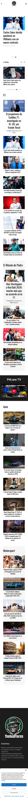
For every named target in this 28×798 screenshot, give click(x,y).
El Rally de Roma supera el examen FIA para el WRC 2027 (12, 657)
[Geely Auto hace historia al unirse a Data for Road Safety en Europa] (14, 440)
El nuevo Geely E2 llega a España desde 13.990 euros (13, 493)
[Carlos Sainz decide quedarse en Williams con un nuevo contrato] (14, 23)
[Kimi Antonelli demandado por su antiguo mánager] (14, 334)
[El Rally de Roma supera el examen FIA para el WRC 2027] (14, 648)
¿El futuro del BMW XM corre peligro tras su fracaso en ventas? (12, 428)
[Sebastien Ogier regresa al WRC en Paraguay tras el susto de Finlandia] (14, 561)
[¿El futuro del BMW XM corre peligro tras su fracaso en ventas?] (14, 417)
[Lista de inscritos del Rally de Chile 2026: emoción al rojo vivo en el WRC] (14, 606)
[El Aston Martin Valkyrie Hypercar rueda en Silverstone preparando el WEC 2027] (14, 583)
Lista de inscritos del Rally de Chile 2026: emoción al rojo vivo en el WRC (13, 616)
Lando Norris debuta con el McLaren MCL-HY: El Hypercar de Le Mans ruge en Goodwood (12, 678)
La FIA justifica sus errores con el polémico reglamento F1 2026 (13, 211)
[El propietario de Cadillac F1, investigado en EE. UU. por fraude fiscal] (14, 105)
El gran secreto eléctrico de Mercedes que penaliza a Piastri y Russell (13, 364)
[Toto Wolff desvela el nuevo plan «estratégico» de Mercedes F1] (14, 182)
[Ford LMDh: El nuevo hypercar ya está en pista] (14, 628)
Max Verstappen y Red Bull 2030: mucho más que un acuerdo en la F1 (14, 290)
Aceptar (14, 784)
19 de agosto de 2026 (8, 45)
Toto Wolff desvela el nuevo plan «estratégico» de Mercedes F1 (13, 191)
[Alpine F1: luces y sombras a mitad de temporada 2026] (14, 162)
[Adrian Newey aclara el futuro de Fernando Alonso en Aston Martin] (14, 244)
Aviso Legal (22, 796)
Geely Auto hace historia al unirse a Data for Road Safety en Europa (12, 450)
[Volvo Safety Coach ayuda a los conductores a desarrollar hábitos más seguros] (14, 73)
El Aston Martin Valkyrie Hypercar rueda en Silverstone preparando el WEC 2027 (12, 594)
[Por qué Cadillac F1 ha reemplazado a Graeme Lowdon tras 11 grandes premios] (14, 312)
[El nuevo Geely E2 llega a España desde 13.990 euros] (14, 484)
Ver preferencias (14, 792)
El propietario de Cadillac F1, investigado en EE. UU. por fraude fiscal (14, 120)
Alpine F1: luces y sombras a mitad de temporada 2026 (13, 171)
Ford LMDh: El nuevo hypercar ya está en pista (13, 637)
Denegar (14, 788)
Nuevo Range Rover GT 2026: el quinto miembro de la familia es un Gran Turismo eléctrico (13, 514)
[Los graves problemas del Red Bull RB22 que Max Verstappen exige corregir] (14, 222)
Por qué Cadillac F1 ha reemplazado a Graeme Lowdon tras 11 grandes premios (12, 322)
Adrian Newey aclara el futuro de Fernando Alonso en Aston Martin (12, 253)
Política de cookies (7, 796)
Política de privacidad (15, 796)
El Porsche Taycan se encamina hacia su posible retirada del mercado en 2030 (12, 472)
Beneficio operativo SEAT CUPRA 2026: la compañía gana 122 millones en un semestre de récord (13, 537)
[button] (26, 770)
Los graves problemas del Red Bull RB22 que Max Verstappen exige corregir (13, 232)
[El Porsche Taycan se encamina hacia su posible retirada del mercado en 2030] (14, 462)
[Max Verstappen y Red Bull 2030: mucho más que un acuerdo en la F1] (14, 275)
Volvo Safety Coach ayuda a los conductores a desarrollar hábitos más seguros (12, 82)
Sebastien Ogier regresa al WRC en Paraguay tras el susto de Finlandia (13, 571)
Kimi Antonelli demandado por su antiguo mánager (13, 343)
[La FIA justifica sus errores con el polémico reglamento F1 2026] (14, 202)
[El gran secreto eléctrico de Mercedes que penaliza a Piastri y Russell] (14, 354)
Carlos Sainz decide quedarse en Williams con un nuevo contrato (12, 37)
